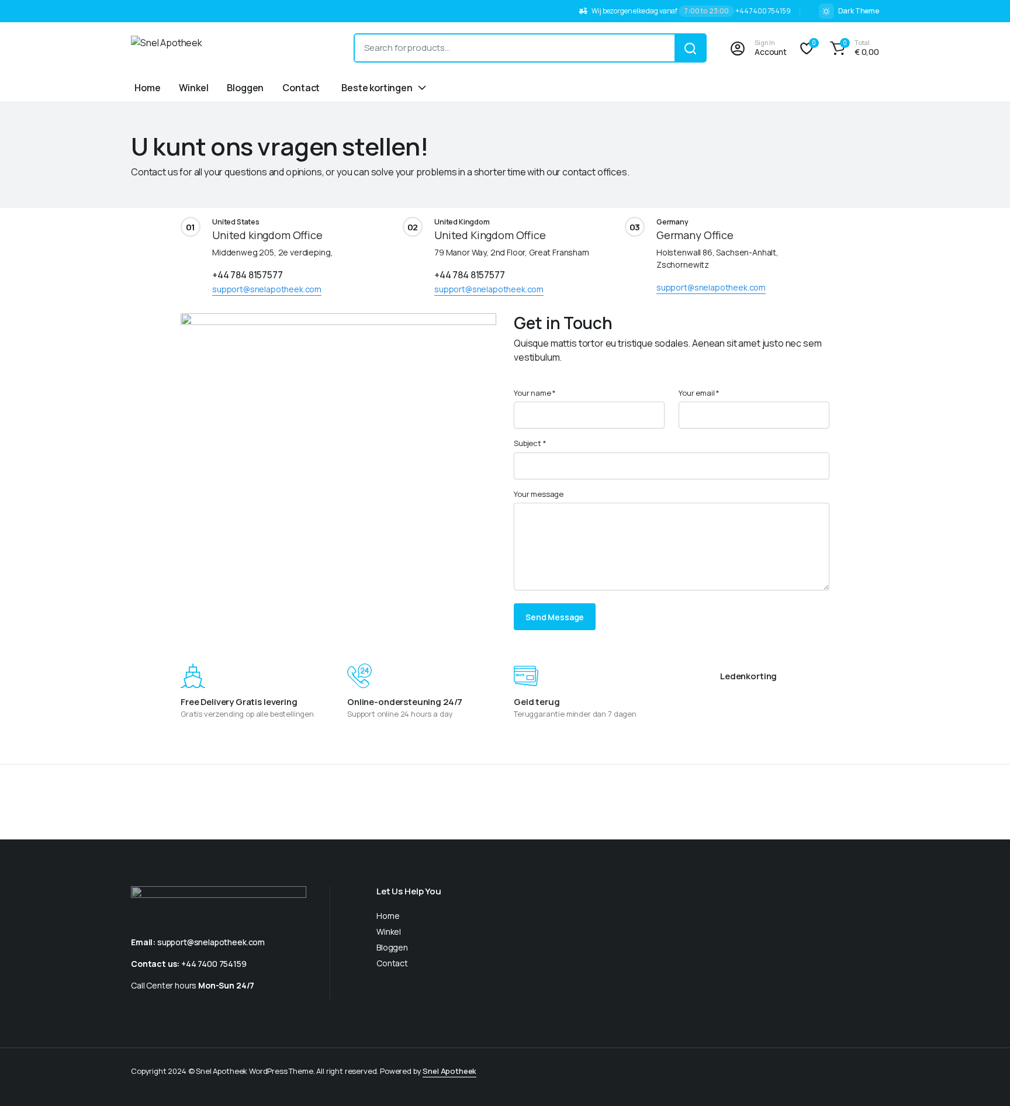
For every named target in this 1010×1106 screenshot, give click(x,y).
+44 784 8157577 (247, 274)
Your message (538, 494)
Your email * (699, 393)
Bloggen (245, 87)
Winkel (193, 87)
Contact (301, 87)
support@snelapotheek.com (266, 289)
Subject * (530, 443)
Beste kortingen (377, 87)
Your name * (535, 393)
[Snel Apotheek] (231, 48)
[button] (852, 48)
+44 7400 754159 (214, 963)
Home (147, 87)
